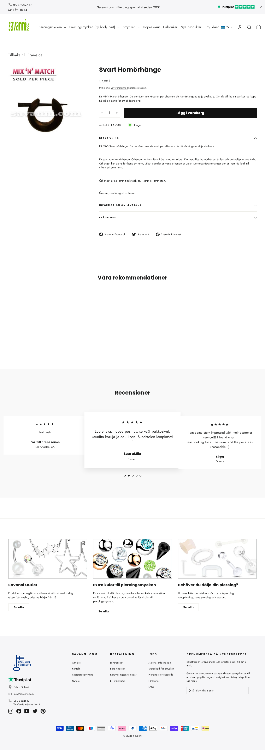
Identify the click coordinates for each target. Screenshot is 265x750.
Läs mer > (192, 681)
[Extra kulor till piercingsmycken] (132, 558)
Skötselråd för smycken (161, 669)
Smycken (130, 27)
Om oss (76, 663)
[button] (227, 27)
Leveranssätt (116, 663)
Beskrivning (109, 138)
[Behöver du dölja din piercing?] (217, 558)
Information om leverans (120, 205)
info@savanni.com (24, 694)
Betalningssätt (117, 669)
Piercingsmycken (50, 27)
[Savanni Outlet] (47, 558)
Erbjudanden (214, 27)
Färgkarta (153, 681)
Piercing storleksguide (160, 675)
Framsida (35, 55)
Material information (159, 663)
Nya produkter (191, 27)
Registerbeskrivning (83, 675)
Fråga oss (107, 217)
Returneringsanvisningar (123, 675)
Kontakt (76, 669)
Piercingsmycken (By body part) (92, 27)
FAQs (151, 687)
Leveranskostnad (119, 87)
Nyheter (76, 681)
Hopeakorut (151, 27)
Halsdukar (170, 27)
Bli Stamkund (117, 681)
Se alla (18, 607)
